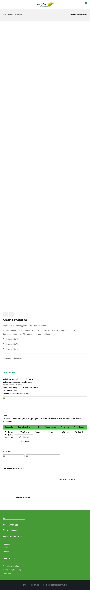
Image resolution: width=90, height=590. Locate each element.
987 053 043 (12, 525)
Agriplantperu (12, 530)
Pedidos (6, 552)
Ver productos (5, 487)
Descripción (9, 372)
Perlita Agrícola (23, 497)
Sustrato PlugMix (67, 479)
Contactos (7, 574)
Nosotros (6, 544)
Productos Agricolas (11, 566)
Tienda (10, 15)
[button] (84, 4)
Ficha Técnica (8, 451)
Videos (5, 548)
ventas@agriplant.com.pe (12, 570)
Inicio (5, 15)
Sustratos (18, 15)
